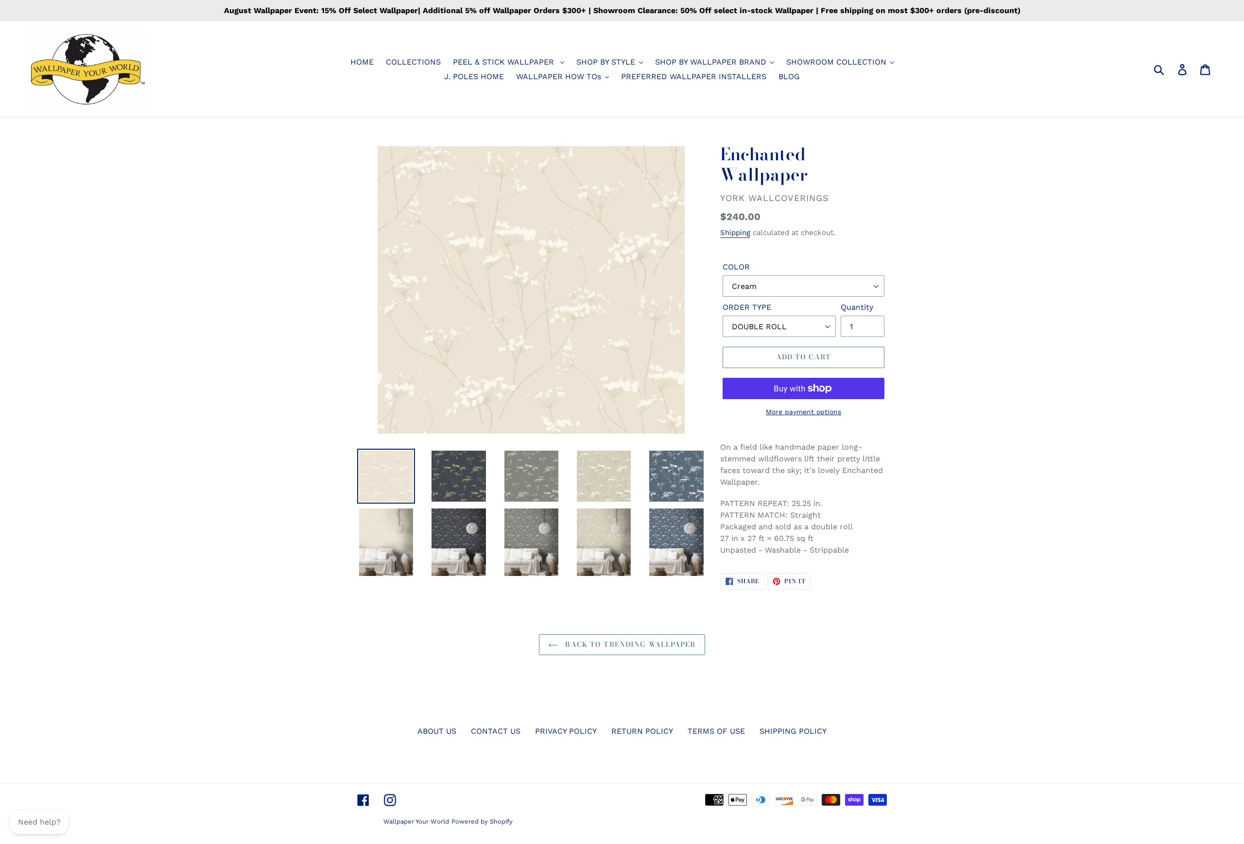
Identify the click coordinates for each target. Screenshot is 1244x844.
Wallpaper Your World (416, 821)
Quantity (857, 307)
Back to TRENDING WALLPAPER (629, 644)
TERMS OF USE (716, 731)
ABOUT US (436, 731)
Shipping (735, 232)
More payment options (803, 412)
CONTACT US (495, 731)
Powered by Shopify (482, 821)
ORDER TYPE (747, 307)
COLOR (736, 266)
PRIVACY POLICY (566, 731)
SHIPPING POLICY (793, 731)
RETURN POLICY (642, 731)
